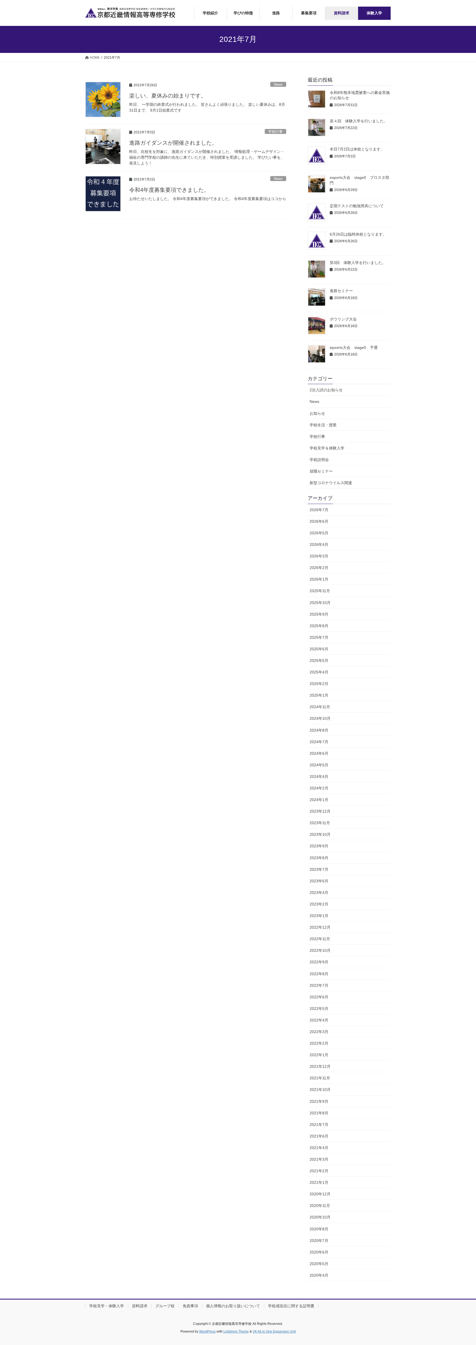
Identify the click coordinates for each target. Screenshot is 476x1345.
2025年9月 (319, 614)
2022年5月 (319, 1008)
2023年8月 (319, 858)
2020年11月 (320, 1205)
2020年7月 (319, 1240)
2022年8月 (319, 974)
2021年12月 (320, 1066)
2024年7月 (319, 742)
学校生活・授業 (323, 425)
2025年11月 (320, 591)
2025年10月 (320, 602)
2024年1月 (319, 799)
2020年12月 (320, 1194)
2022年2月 (319, 1043)
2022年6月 (319, 997)
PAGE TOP (459, 1300)
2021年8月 (319, 1113)
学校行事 (275, 132)
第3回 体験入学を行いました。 (358, 262)
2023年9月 (319, 846)
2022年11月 (320, 939)
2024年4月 (319, 776)
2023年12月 (320, 811)
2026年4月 (319, 544)
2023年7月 (319, 869)
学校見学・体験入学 (106, 1306)
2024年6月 (319, 753)
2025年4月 (319, 672)
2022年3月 (319, 1031)
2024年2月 (319, 788)
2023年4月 (319, 892)
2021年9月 (319, 1101)
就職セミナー (321, 471)
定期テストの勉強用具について (357, 206)
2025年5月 (319, 660)
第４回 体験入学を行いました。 (359, 121)
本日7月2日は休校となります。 (357, 149)
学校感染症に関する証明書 (291, 1306)
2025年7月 (319, 637)
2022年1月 (319, 1055)
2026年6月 (319, 521)
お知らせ (317, 413)
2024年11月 (320, 707)
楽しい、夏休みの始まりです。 (167, 96)
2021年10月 (320, 1089)
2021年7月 (319, 1124)
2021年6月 (319, 1136)
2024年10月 (320, 718)
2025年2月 (319, 683)
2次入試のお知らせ (326, 390)
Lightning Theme (236, 1331)
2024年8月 (319, 730)
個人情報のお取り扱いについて (233, 1306)
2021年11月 (320, 1078)
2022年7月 (319, 985)
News (278, 84)
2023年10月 (320, 834)
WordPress (207, 1331)
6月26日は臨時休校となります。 (358, 234)
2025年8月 (319, 626)
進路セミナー (341, 291)
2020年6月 (319, 1252)
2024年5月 (319, 765)
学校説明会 (319, 459)
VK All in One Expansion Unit (274, 1331)
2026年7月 (319, 510)
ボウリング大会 (343, 319)
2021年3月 (319, 1159)
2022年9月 (319, 962)
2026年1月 (319, 579)
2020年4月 (319, 1275)
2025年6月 (319, 649)
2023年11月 (320, 823)
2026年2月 (319, 567)
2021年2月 (319, 1171)
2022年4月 (319, 1020)
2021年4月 (319, 1147)
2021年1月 (319, 1182)
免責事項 (190, 1306)
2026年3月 (319, 556)
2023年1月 (319, 915)
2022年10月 (320, 950)
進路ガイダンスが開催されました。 (173, 143)
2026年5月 (319, 533)
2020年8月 (319, 1229)
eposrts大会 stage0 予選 (354, 347)
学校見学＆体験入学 (327, 448)
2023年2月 (319, 904)
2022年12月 (320, 927)
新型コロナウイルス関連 (331, 483)
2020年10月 (320, 1217)
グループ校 (165, 1306)
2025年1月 (319, 695)
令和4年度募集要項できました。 (169, 190)
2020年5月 (319, 1264)
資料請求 (139, 1306)
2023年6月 (319, 881)
